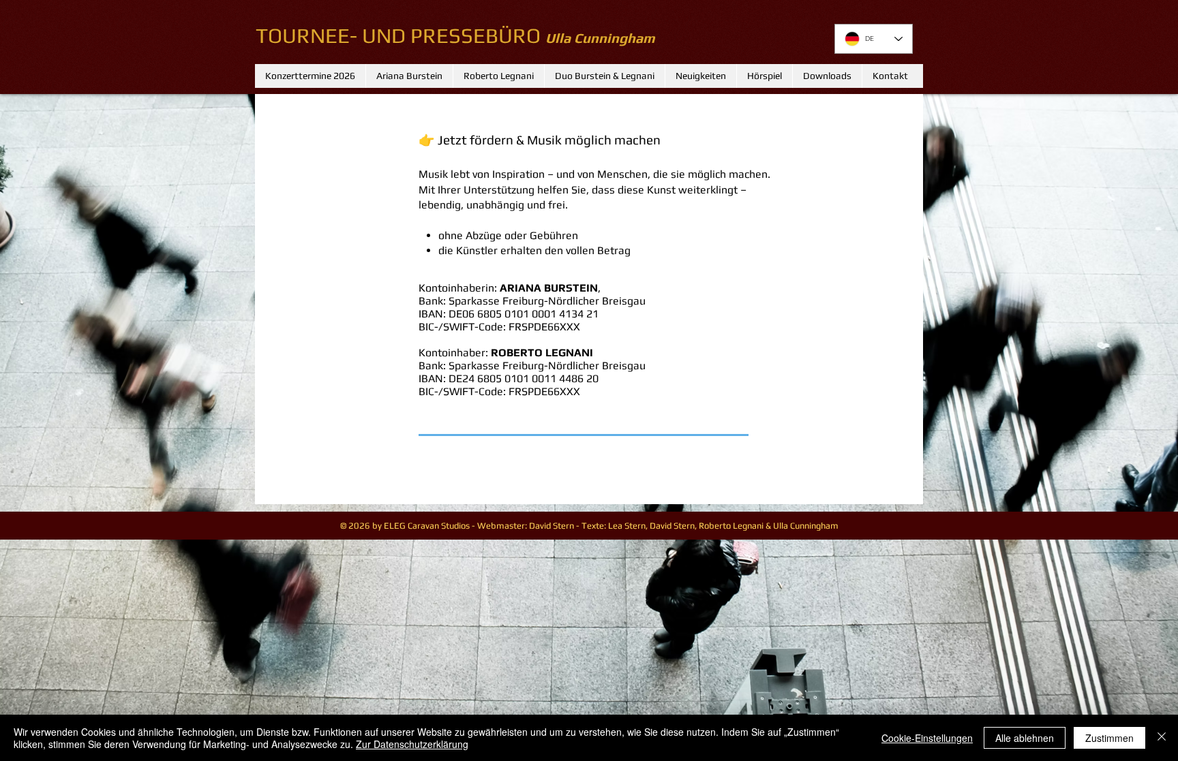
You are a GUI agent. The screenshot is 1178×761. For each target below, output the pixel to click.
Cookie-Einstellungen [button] (927, 738)
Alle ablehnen (1024, 738)
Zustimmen (1109, 738)
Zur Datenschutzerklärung (412, 744)
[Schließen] (1161, 738)
